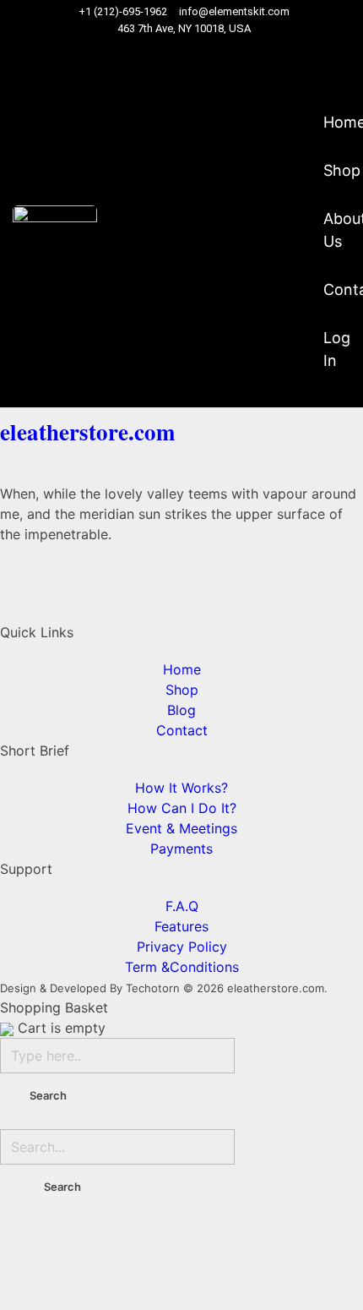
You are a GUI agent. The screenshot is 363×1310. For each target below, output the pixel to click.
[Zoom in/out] (206, 1237)
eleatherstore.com (87, 431)
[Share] (88, 1237)
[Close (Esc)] (29, 1237)
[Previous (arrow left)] (29, 1282)
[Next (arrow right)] (88, 1282)
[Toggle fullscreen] (147, 1237)
